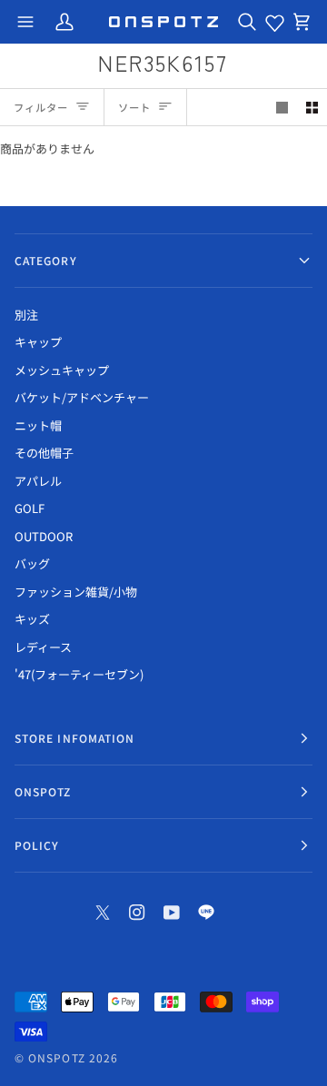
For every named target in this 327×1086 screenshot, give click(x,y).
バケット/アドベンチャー (82, 397)
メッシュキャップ (62, 370)
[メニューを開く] (25, 21)
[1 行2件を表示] (312, 107)
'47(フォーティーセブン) (79, 674)
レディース (43, 647)
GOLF (30, 508)
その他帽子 (44, 452)
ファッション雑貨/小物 (76, 591)
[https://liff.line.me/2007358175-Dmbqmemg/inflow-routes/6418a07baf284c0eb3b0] (206, 912)
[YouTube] (172, 912)
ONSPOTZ (56, 1057)
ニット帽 (38, 425)
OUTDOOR (44, 536)
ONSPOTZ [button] (43, 791)
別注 (26, 314)
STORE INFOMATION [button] (74, 737)
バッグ (32, 563)
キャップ (38, 341)
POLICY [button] (37, 845)
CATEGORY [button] (46, 260)
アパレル (38, 480)
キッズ (32, 618)
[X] (102, 912)
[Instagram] (137, 912)
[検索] (247, 21)
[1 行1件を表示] (282, 107)
